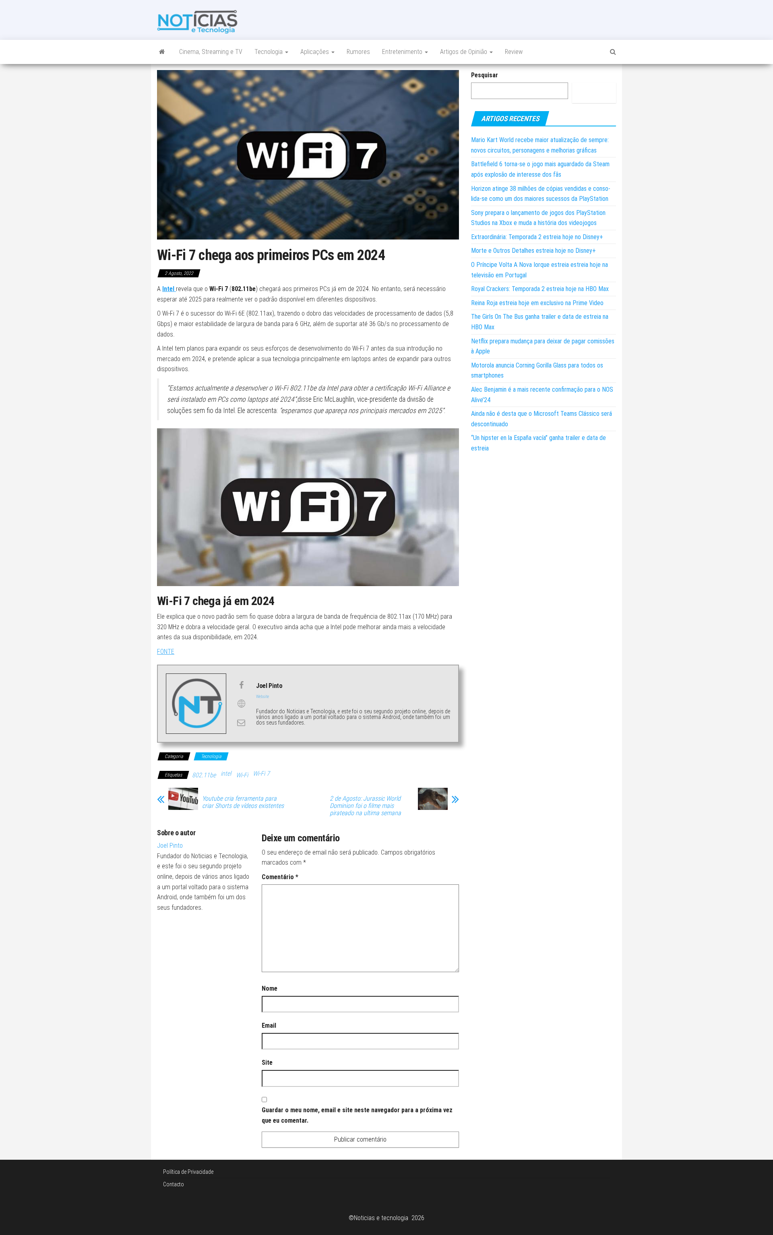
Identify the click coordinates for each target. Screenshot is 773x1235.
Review (514, 52)
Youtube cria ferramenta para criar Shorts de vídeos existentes (243, 802)
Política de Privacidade (188, 1172)
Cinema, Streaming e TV (210, 52)
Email (269, 1025)
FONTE (165, 651)
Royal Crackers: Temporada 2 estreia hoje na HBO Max (540, 289)
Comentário (280, 877)
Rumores (358, 52)
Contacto (173, 1184)
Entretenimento (403, 52)
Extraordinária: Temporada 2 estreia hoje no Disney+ (537, 237)
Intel (169, 289)
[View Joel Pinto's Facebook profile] (241, 685)
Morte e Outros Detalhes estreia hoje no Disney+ (533, 250)
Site (267, 1062)
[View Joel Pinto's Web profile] (241, 703)
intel (226, 773)
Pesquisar (484, 75)
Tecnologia (269, 52)
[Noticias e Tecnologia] (162, 52)
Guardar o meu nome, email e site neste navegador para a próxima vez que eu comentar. (357, 1115)
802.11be (204, 775)
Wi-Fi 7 (261, 773)
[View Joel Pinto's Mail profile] (241, 722)
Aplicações (315, 52)
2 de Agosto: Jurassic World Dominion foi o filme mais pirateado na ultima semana (365, 806)
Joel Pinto (170, 845)
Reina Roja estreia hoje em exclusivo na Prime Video (537, 303)
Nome (269, 988)
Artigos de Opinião (464, 52)
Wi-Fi (242, 775)
